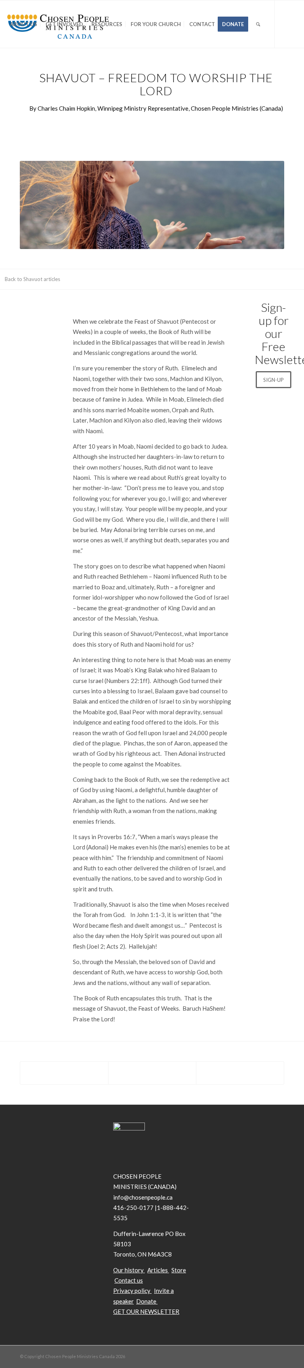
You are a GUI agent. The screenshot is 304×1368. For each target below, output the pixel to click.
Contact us (128, 1280)
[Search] (258, 24)
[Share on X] (152, 1073)
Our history (128, 1270)
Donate (147, 1301)
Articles (157, 1270)
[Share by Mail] (240, 1073)
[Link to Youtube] (32, 71)
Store (178, 1270)
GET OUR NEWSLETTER (146, 1311)
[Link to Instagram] (44, 71)
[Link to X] (8, 71)
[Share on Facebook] (64, 1073)
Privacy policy (131, 1290)
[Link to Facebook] (20, 71)
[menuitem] (23, 24)
